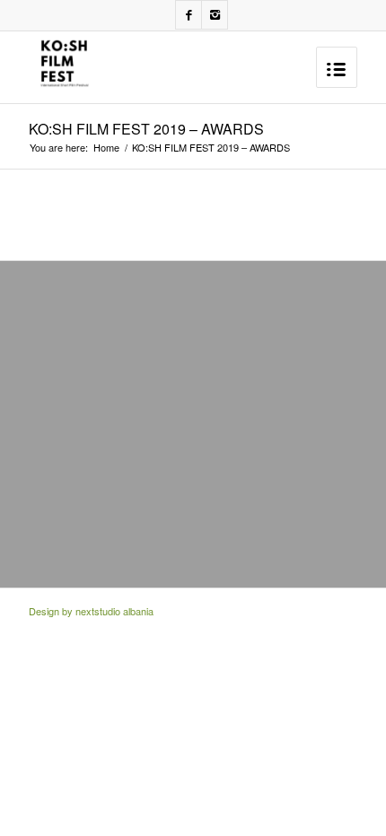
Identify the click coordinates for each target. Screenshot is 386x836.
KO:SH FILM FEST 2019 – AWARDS (146, 128)
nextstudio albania (114, 611)
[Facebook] (188, 15)
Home (106, 147)
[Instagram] (214, 15)
